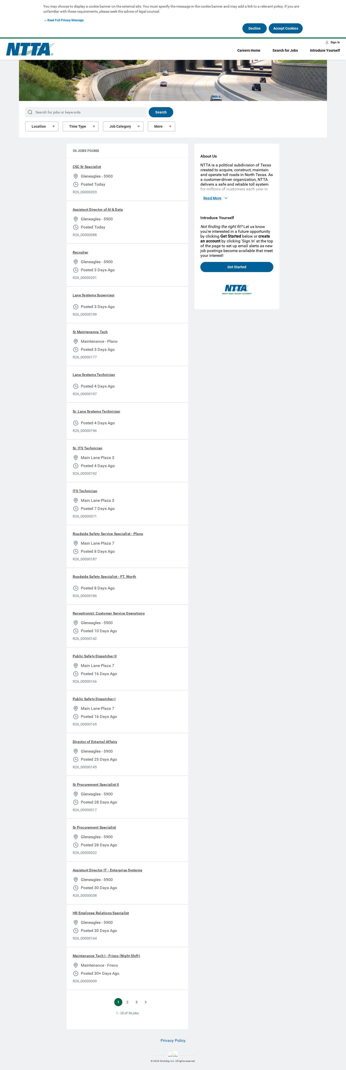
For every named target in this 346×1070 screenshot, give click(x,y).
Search (161, 112)
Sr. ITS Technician (87, 448)
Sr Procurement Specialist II (96, 784)
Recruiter (80, 252)
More (158, 126)
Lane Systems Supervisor (94, 295)
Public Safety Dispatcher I (94, 699)
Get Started (236, 267)
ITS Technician (85, 491)
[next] (146, 1002)
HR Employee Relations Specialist (101, 913)
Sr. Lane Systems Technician (96, 411)
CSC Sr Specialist (87, 167)
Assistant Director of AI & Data (98, 209)
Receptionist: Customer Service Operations (109, 613)
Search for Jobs (285, 50)
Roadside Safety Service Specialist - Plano (108, 534)
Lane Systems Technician (94, 375)
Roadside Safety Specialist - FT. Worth (104, 577)
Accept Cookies (285, 28)
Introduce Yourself (325, 50)
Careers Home (248, 50)
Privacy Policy (173, 1040)
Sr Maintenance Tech (90, 332)
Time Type (77, 126)
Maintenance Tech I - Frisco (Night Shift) (106, 956)
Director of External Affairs (95, 742)
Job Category (120, 126)
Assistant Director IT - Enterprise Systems (107, 870)
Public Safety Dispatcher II (95, 656)
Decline (254, 28)
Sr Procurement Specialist (94, 827)
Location (39, 126)
